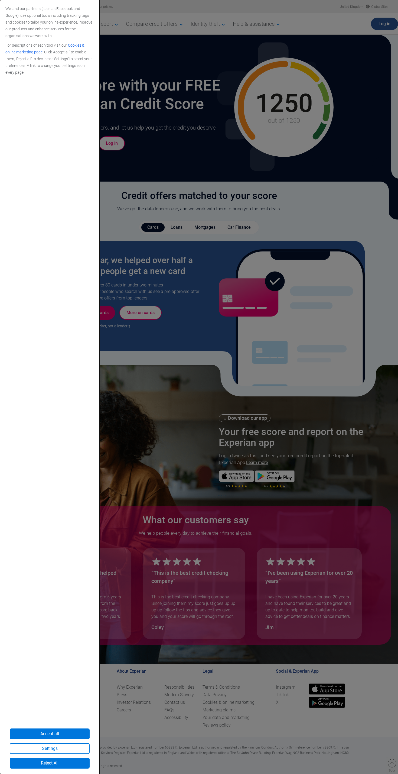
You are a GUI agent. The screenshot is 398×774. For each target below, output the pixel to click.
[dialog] (50, 387)
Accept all (49, 733)
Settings (50, 748)
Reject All (49, 763)
